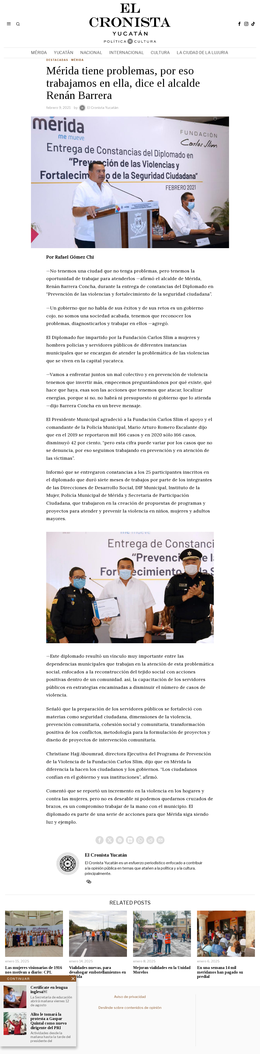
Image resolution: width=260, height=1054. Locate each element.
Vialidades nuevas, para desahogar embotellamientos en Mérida (97, 972)
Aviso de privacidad (130, 997)
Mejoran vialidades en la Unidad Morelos (161, 969)
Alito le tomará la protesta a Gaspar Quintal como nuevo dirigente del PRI (48, 1021)
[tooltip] (239, 24)
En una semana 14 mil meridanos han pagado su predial (220, 972)
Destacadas (57, 59)
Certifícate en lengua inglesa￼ (49, 989)
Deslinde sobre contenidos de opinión (130, 1008)
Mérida (77, 59)
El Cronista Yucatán (102, 108)
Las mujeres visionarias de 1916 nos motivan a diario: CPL (33, 969)
